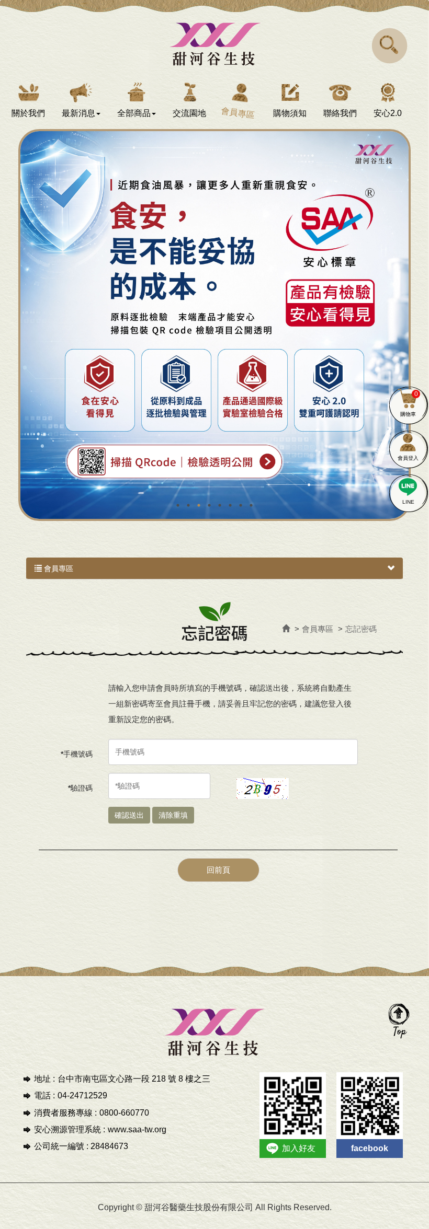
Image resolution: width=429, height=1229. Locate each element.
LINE (408, 502)
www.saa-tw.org (137, 1129)
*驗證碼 (80, 788)
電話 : (44, 1095)
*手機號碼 (77, 754)
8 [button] (251, 505)
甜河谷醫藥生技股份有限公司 (214, 43)
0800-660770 (124, 1112)
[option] (214, 325)
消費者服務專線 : (65, 1112)
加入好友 (298, 1148)
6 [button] (230, 505)
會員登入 (408, 458)
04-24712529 (82, 1095)
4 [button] (209, 505)
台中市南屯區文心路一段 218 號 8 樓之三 (134, 1078)
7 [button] (240, 505)
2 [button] (188, 505)
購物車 (409, 403)
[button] (390, 45)
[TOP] (399, 1020)
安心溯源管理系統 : (69, 1129)
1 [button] (178, 505)
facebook (369, 1148)
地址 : (44, 1078)
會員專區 (57, 568)
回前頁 (218, 869)
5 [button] (219, 505)
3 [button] (199, 505)
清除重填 (173, 815)
